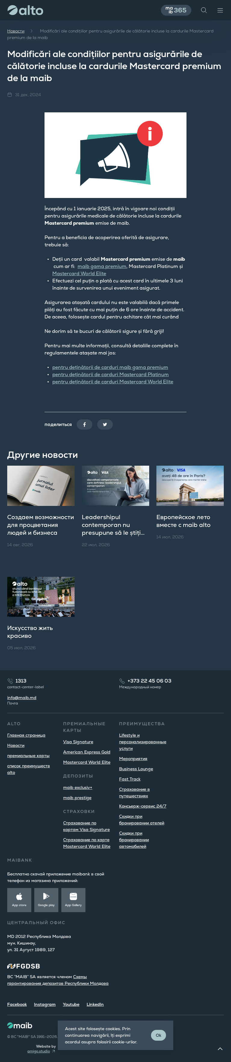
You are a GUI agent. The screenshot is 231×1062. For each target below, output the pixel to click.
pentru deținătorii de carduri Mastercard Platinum (110, 374)
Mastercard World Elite (79, 273)
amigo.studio (38, 1051)
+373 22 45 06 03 (149, 681)
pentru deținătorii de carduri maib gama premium (110, 367)
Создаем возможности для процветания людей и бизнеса (40, 525)
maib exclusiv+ (77, 787)
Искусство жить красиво (30, 632)
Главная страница (26, 735)
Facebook (17, 1004)
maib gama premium (102, 266)
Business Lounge (136, 768)
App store (19, 905)
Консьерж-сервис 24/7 (142, 806)
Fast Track (129, 779)
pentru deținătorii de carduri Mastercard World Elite (112, 382)
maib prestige (77, 797)
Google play (46, 905)
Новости (15, 31)
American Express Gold (86, 752)
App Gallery (73, 905)
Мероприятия (133, 758)
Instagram (45, 1004)
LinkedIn (95, 1004)
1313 (21, 681)
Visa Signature (78, 741)
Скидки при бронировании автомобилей (134, 839)
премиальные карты (28, 755)
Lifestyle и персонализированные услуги (142, 741)
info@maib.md (21, 697)
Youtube (71, 1004)
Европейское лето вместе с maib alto (183, 521)
